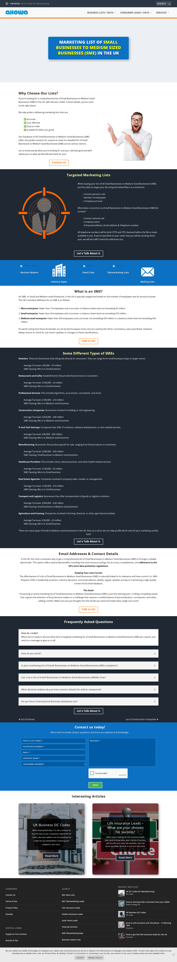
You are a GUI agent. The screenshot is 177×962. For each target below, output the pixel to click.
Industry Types (59, 281)
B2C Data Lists (68, 895)
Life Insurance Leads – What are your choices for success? (125, 827)
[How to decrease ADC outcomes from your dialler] (121, 903)
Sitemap (9, 914)
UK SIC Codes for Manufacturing (35, 3)
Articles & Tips (12, 940)
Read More (51, 856)
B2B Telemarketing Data (72, 933)
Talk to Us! (88, 341)
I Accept (80, 958)
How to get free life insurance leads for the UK (146, 934)
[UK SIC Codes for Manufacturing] (121, 893)
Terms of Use (11, 901)
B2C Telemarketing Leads (73, 901)
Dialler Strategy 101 (133, 904)
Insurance (129, 928)
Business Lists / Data (100, 13)
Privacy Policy (12, 908)
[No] (173, 954)
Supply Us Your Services (16, 934)
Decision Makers (29, 272)
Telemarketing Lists (118, 272)
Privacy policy (95, 958)
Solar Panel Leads (70, 920)
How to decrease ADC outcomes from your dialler (148, 902)
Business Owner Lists (71, 939)
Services (161, 13)
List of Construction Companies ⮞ (142, 719)
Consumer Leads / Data (134, 13)
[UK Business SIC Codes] (121, 914)
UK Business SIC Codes (51, 825)
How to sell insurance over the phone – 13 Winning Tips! (148, 924)
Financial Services (69, 927)
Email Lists (88, 272)
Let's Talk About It (88, 253)
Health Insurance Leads (72, 914)
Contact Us (59, 162)
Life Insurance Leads (71, 908)
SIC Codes (129, 894)
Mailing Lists (148, 281)
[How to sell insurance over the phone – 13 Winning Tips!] (121, 924)
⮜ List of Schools (27, 719)
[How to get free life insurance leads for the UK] (121, 936)
